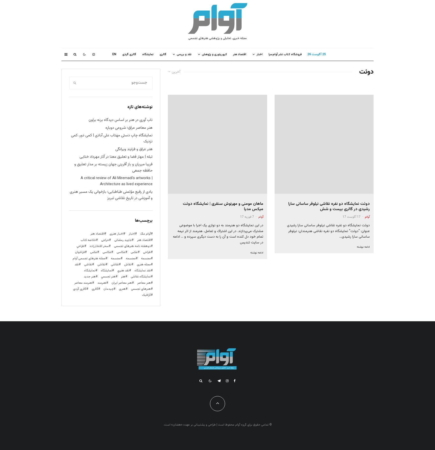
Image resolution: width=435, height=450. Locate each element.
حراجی (105, 240)
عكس (134, 252)
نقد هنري (123, 270)
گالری (163, 54)
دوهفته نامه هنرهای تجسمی (132, 246)
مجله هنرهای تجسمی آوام (88, 258)
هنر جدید (90, 276)
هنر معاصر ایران (122, 283)
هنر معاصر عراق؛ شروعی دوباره (129, 128)
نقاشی (115, 264)
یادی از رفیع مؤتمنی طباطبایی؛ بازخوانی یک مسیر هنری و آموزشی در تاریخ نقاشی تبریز (111, 195)
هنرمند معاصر (83, 283)
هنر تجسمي (108, 276)
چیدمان (108, 289)
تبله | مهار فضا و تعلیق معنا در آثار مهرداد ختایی (116, 157)
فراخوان (80, 252)
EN (114, 54)
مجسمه (146, 258)
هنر (123, 276)
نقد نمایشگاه (142, 270)
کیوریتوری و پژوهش (214, 54)
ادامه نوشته (363, 247)
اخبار (260, 54)
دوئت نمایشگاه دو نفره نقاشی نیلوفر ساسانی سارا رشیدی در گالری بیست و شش (329, 206)
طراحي (80, 246)
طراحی (147, 252)
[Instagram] (93, 54)
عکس (93, 252)
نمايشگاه (148, 54)
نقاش (127, 264)
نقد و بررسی (184, 54)
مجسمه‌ (116, 258)
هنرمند (101, 283)
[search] (74, 83)
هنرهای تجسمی (141, 289)
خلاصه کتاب (88, 240)
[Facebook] (234, 380)
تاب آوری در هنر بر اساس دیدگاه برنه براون (121, 120)
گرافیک (146, 295)
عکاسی (121, 252)
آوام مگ (145, 234)
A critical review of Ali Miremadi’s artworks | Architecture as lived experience (117, 181)
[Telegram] (219, 380)
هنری (122, 289)
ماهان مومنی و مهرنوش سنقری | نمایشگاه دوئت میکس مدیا (223, 206)
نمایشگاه (89, 270)
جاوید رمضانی (123, 240)
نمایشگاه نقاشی (141, 276)
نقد (77, 264)
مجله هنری (144, 264)
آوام (367, 217)
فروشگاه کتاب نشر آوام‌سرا (285, 54)
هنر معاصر (144, 283)
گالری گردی (129, 54)
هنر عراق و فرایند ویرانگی (134, 149)
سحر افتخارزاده (99, 246)
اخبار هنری (116, 234)
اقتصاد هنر (239, 54)
